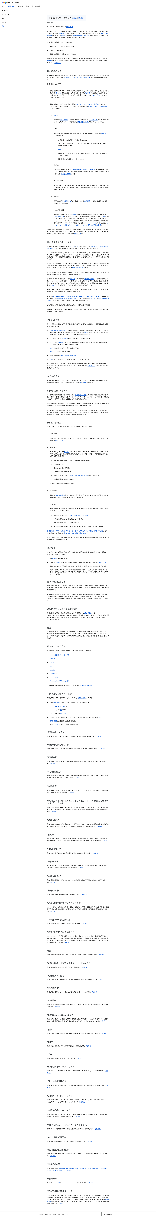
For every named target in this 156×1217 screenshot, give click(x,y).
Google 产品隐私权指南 (85, 685)
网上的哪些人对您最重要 (83, 77)
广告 (61, 710)
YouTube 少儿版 (54, 677)
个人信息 (58, 93)
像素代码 (72, 279)
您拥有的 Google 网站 (81, 1168)
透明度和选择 (77, 234)
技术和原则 (56, 702)
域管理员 (66, 452)
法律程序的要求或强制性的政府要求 (78, 515)
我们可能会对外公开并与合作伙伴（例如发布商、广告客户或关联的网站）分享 (68, 531)
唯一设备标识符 (93, 120)
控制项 (86, 332)
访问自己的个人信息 (80, 395)
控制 (51, 352)
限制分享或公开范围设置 (78, 268)
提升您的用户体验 (89, 279)
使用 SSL (54, 559)
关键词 (3, 18)
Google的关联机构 (60, 495)
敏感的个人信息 (59, 440)
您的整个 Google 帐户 (58, 1170)
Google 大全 (48, 1214)
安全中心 (57, 724)
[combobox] (109, 1214)
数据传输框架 (5, 14)
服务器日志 (104, 133)
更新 (3, 26)
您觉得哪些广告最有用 (69, 77)
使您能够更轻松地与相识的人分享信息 (67, 298)
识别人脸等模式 (64, 713)
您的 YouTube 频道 (93, 1168)
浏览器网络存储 (66, 201)
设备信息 (56, 115)
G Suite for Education (55, 673)
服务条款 (20, 6)
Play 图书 (52, 658)
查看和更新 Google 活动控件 (57, 330)
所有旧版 (80, 18)
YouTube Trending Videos (68, 1183)
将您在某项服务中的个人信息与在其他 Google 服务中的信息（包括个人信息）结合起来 (76, 296)
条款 (59, 1214)
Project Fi (52, 670)
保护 (77, 246)
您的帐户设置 (93, 298)
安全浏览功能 (102, 562)
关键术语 (49, 60)
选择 (51, 359)
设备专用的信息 (64, 120)
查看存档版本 (69, 27)
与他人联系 (64, 35)
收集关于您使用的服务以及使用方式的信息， (87, 104)
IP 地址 (59, 149)
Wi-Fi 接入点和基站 (66, 174)
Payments (52, 662)
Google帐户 (61, 33)
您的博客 (71, 1168)
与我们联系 (58, 63)
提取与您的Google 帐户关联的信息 (70, 355)
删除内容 (85, 382)
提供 (70, 246)
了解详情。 (100, 736)
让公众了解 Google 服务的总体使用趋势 (75, 533)
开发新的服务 (94, 246)
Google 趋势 (57, 1183)
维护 (74, 246)
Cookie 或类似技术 (59, 216)
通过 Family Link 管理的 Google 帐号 (59, 681)
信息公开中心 (65, 1214)
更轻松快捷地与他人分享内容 (81, 35)
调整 (51, 348)
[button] (153, 2)
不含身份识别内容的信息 (96, 531)
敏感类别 (54, 285)
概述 (3, 6)
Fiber (51, 666)
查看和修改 (61, 342)
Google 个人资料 (96, 95)
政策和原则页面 (82, 698)
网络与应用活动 (63, 1168)
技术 (27, 6)
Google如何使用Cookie (60, 706)
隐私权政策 (11, 6)
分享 (80, 382)
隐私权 (54, 1214)
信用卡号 (87, 93)
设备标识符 (80, 122)
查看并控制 (65, 338)
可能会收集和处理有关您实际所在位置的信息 (82, 169)
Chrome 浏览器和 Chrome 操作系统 (59, 655)
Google (41, 1214)
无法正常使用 (91, 366)
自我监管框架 (87, 613)
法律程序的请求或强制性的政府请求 (78, 475)
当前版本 (74, 18)
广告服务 (102, 216)
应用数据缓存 (88, 201)
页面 (99, 717)
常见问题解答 (36, 6)
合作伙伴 (4, 22)
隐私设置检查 (53, 721)
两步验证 (58, 562)
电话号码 (86, 122)
